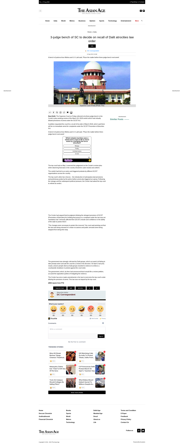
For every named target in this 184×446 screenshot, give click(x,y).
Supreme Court (60, 288)
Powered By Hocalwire (139, 442)
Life (94, 422)
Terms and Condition (128, 410)
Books (68, 410)
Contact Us (125, 422)
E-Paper (124, 413)
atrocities (80, 288)
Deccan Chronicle (45, 413)
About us (96, 419)
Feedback (124, 416)
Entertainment (126, 21)
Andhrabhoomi (44, 416)
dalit (71, 288)
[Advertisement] (77, 199)
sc (90, 288)
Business (82, 21)
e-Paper (132, 2)
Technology (112, 21)
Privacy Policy (126, 419)
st (96, 288)
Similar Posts (116, 119)
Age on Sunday (139, 2)
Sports (101, 21)
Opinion (92, 21)
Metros (72, 21)
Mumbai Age (97, 413)
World (63, 21)
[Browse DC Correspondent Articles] (52, 294)
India (55, 21)
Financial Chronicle (46, 419)
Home (47, 21)
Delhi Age (96, 410)
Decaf (95, 416)
